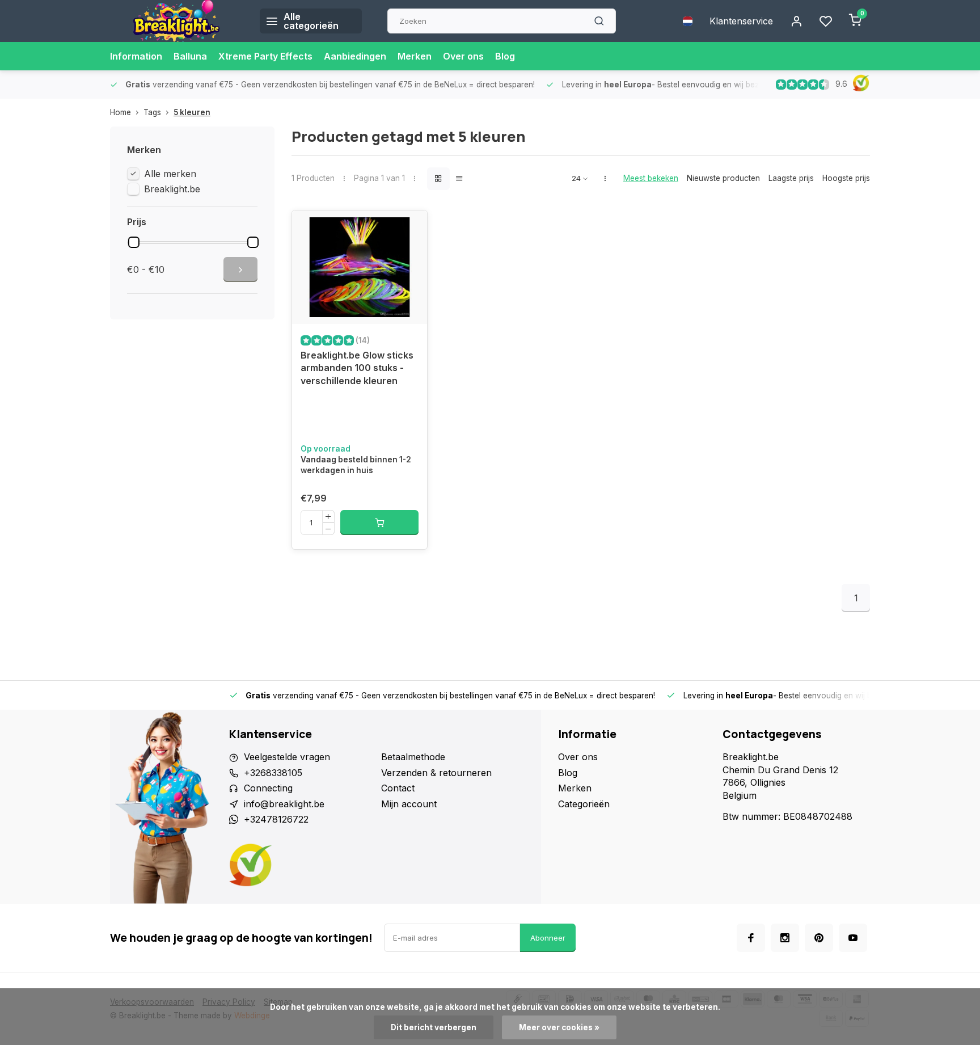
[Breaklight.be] (176, 21)
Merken (415, 56)
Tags (152, 112)
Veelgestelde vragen (287, 756)
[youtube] (853, 938)
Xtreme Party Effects (265, 56)
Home (120, 112)
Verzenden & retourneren (436, 772)
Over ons (463, 56)
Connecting (268, 788)
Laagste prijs (791, 178)
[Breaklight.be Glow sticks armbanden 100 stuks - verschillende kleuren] (359, 267)
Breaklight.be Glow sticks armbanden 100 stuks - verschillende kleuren (357, 367)
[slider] (134, 242)
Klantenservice (741, 21)
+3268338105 (273, 772)
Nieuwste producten (723, 178)
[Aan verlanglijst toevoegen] (410, 227)
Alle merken (170, 173)
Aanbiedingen (355, 56)
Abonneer (547, 937)
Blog (505, 56)
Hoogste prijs (846, 178)
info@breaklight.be (284, 804)
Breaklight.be (172, 189)
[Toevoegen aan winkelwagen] (379, 522)
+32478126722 (276, 819)
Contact (398, 788)
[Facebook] (751, 938)
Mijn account (409, 804)
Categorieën (584, 804)
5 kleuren (192, 112)
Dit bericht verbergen (433, 1027)
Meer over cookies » (559, 1027)
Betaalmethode (413, 756)
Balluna (190, 56)
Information (136, 56)
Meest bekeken (650, 178)
